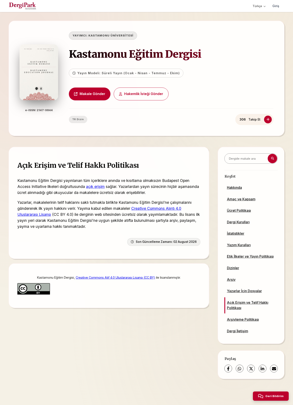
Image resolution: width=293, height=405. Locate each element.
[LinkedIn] (262, 368)
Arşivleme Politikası (243, 319)
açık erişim (95, 186)
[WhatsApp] (239, 368)
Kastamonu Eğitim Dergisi (135, 54)
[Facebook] (228, 368)
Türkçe (257, 6)
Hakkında (234, 187)
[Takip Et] (268, 119)
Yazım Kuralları (239, 245)
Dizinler (233, 268)
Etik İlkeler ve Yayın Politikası (250, 256)
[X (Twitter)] (251, 368)
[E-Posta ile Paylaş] (274, 368)
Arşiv (231, 279)
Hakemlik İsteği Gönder (143, 94)
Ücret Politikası (239, 210)
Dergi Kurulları (238, 222)
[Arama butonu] (272, 158)
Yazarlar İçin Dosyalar (244, 291)
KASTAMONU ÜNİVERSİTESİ (110, 35)
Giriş (275, 6)
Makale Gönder (92, 94)
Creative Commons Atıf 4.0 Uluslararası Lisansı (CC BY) (115, 277)
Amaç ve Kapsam (241, 199)
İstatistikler (235, 233)
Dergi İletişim (237, 331)
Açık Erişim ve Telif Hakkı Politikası (247, 305)
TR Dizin (78, 119)
